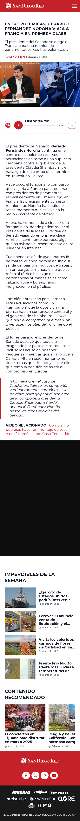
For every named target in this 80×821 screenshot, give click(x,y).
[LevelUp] (21, 792)
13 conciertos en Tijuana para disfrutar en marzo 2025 (25, 738)
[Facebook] (26, 775)
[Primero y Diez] (32, 805)
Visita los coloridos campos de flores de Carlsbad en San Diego (56, 643)
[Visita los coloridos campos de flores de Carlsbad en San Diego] (20, 645)
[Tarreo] (40, 792)
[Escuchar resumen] (18, 125)
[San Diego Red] (43, 798)
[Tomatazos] (59, 792)
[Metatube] (16, 798)
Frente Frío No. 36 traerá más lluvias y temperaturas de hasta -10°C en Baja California (56, 667)
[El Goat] (44, 805)
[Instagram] (45, 775)
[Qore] (66, 798)
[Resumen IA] (72, 125)
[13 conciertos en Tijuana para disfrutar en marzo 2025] (25, 717)
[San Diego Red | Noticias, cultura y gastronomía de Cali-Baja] (25, 6)
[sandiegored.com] (8, 125)
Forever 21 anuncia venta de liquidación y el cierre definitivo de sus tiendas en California (57, 620)
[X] (35, 775)
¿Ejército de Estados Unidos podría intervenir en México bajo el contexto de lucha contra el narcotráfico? (55, 596)
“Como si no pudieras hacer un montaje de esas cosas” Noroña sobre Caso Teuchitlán (38, 429)
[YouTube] (54, 775)
